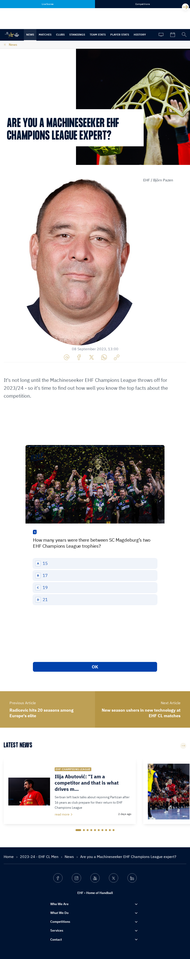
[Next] (185, 6)
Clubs (60, 34)
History (140, 34)
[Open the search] (184, 35)
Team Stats (98, 34)
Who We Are (59, 904)
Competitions (60, 922)
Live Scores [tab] (48, 4)
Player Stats (119, 34)
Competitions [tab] (142, 4)
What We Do (59, 913)
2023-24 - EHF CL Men (39, 856)
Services (56, 930)
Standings (77, 34)
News (30, 34)
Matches (45, 34)
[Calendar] (172, 35)
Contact (56, 939)
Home (9, 856)
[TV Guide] (161, 35)
